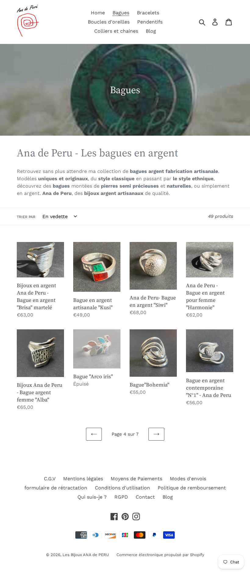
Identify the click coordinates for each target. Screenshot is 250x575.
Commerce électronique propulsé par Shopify (160, 554)
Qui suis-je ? (92, 497)
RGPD (121, 497)
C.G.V (49, 479)
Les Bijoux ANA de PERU (85, 554)
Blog (167, 497)
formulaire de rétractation (55, 488)
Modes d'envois (188, 479)
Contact (145, 497)
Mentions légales (83, 479)
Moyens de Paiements (136, 479)
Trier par (26, 217)
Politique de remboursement (192, 488)
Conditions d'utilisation (122, 488)
